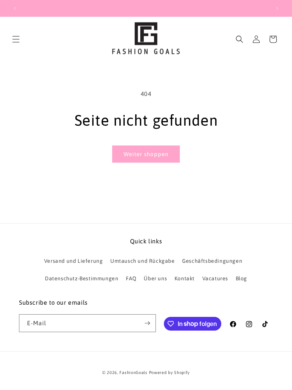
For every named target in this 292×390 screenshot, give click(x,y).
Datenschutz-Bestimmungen (81, 278)
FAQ (131, 278)
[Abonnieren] (147, 323)
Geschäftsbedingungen (212, 261)
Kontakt (185, 278)
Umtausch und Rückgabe (142, 261)
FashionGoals (133, 372)
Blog (241, 278)
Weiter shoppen (146, 154)
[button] (16, 39)
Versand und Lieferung (73, 261)
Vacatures (215, 278)
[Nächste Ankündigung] (277, 8)
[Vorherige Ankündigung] (14, 8)
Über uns (155, 278)
